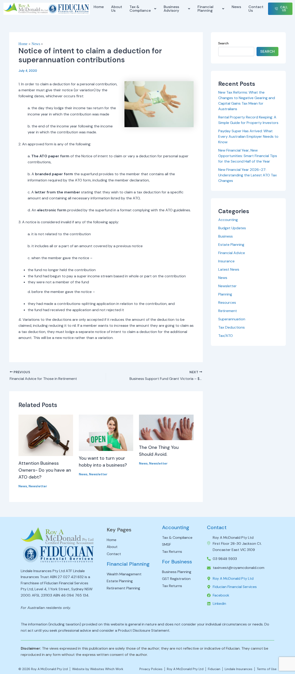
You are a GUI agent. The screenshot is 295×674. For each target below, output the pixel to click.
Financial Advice (231, 252)
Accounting (228, 219)
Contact (217, 527)
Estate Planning (231, 244)
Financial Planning (205, 8)
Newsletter (38, 486)
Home (99, 6)
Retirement (227, 310)
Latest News (228, 269)
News (236, 6)
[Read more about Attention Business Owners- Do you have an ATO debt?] (45, 435)
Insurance (226, 261)
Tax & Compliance (140, 8)
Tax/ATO (225, 335)
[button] (143, 9)
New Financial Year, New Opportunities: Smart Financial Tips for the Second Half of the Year (247, 156)
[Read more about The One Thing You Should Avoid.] (166, 426)
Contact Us (255, 8)
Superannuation (231, 319)
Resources (227, 302)
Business (225, 236)
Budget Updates (232, 228)
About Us (116, 8)
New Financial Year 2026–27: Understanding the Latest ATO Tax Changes (247, 175)
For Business (177, 561)
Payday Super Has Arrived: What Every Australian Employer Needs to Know (248, 136)
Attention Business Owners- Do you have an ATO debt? (44, 470)
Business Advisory (171, 8)
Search (223, 43)
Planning (225, 294)
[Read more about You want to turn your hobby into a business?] (106, 432)
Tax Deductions (231, 327)
